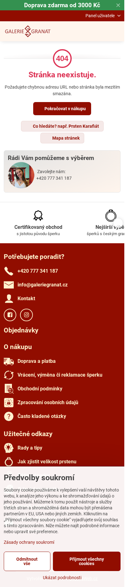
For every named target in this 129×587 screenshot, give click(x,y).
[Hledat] (86, 31)
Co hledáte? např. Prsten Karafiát (65, 126)
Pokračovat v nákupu (65, 108)
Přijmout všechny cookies (87, 561)
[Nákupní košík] (101, 31)
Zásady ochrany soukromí (29, 542)
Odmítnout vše (27, 561)
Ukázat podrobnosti (62, 577)
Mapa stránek (65, 138)
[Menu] (116, 31)
